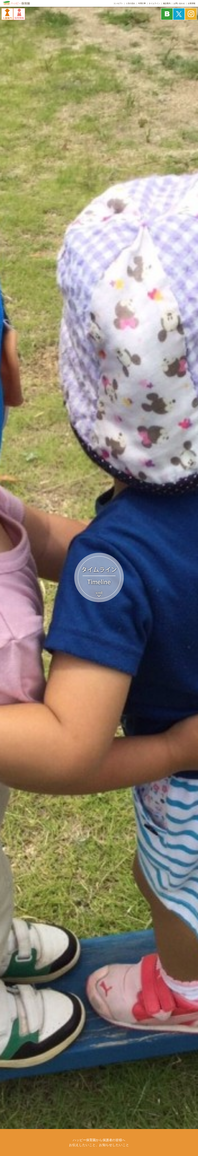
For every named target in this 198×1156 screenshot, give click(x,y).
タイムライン (154, 3)
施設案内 (167, 3)
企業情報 (191, 3)
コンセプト (118, 3)
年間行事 (142, 3)
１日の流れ (130, 3)
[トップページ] (16, 4)
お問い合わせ (179, 3)
